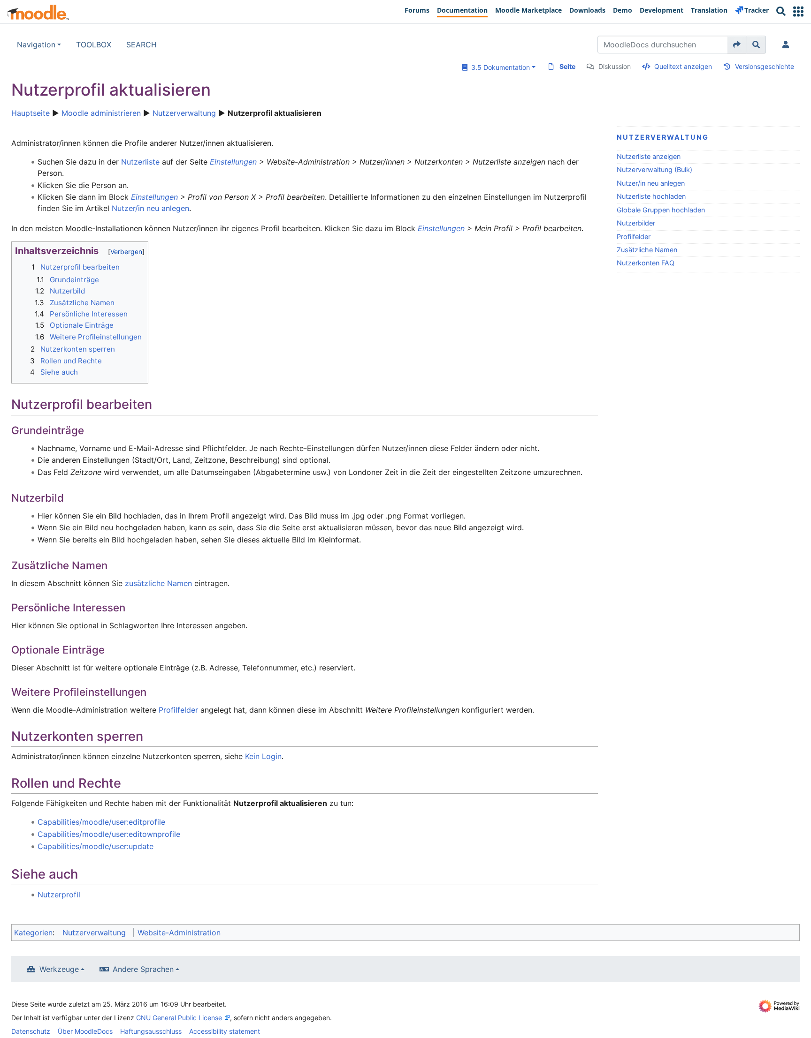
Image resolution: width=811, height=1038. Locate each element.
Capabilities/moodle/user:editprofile (101, 822)
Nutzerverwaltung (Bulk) (654, 169)
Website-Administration (179, 932)
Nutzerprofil (59, 894)
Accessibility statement (224, 1031)
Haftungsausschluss (151, 1031)
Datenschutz (30, 1031)
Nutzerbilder (636, 223)
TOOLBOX (93, 44)
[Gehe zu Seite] (737, 44)
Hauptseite (30, 113)
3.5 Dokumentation (498, 67)
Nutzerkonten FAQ (645, 263)
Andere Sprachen (143, 969)
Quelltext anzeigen (683, 66)
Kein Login (263, 756)
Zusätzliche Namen (647, 250)
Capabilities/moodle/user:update (95, 846)
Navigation (36, 44)
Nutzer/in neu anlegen (651, 183)
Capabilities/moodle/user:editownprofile (109, 834)
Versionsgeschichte (764, 66)
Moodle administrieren (101, 113)
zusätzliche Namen (158, 583)
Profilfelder (633, 237)
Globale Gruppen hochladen (661, 210)
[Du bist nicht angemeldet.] (787, 44)
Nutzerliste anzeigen (649, 156)
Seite (567, 66)
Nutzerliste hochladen (651, 196)
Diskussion (614, 66)
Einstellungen (233, 161)
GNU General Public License (179, 1018)
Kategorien (33, 932)
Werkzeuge (59, 969)
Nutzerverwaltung (184, 113)
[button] (798, 11)
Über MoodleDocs (85, 1031)
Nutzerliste (140, 161)
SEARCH (141, 44)
